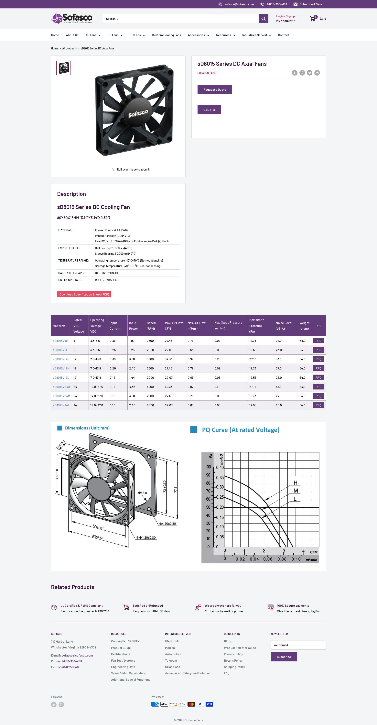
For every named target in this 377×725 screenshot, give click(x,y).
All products (69, 48)
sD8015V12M (61, 368)
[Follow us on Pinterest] (61, 704)
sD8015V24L (61, 405)
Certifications (120, 654)
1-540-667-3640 (68, 667)
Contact (283, 35)
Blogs (228, 641)
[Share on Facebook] (294, 72)
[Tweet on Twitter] (309, 72)
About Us (72, 35)
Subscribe (284, 656)
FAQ (226, 673)
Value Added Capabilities (128, 673)
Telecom (171, 660)
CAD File (209, 109)
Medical (170, 647)
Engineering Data (123, 666)
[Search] (263, 18)
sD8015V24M (61, 396)
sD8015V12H (61, 359)
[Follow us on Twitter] (54, 704)
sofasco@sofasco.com (77, 655)
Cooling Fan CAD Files (126, 641)
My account (284, 21)
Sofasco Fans (207, 73)
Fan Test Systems (123, 660)
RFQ (318, 340)
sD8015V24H (61, 386)
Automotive (173, 654)
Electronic (172, 641)
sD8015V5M (60, 340)
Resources (223, 35)
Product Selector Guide (240, 647)
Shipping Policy (234, 666)
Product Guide (121, 647)
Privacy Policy (233, 654)
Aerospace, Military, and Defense (187, 673)
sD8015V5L (60, 350)
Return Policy (233, 660)
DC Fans (113, 35)
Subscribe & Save (311, 4)
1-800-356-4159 (72, 661)
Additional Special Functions (130, 679)
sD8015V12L (61, 377)
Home (55, 35)
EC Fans (135, 35)
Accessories (196, 35)
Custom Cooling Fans (166, 35)
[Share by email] (317, 72)
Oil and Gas (172, 666)
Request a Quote (214, 89)
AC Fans (90, 35)
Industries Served (254, 35)
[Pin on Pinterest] (302, 72)
